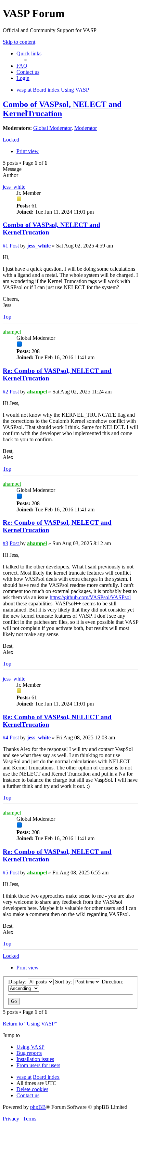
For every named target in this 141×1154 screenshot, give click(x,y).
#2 (5, 391)
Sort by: (64, 981)
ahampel (12, 332)
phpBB (38, 1107)
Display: (18, 981)
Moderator (85, 128)
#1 (5, 246)
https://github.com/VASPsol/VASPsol (90, 597)
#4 (5, 737)
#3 (5, 543)
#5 (5, 872)
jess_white (14, 187)
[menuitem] (21, 66)
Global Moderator (52, 128)
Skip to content (19, 42)
